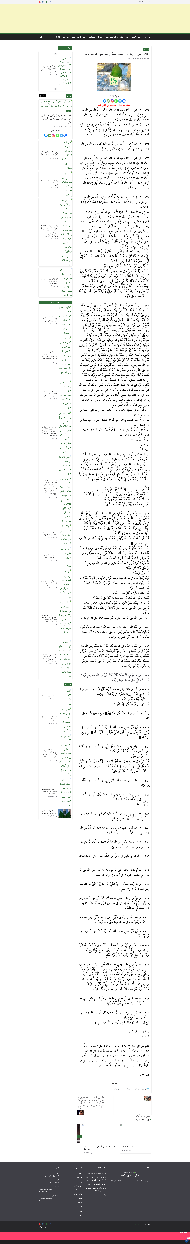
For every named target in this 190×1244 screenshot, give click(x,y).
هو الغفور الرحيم (122, 1146)
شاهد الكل (42, 96)
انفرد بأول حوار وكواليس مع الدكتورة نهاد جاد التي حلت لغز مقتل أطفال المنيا (56, 119)
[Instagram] (112, 101)
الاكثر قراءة (54, 302)
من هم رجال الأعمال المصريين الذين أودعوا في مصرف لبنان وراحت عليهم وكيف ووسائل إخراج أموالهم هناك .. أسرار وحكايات (50, 754)
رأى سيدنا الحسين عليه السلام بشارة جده (96, 1184)
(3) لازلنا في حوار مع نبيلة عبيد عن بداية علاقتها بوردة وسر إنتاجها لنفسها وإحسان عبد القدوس (49, 281)
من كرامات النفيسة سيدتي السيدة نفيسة (97, 1173)
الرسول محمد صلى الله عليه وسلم (130, 1088)
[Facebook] (124, 101)
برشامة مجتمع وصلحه (101, 1195)
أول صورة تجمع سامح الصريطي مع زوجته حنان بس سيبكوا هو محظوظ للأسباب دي (49, 583)
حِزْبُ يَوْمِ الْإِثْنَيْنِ (84, 1146)
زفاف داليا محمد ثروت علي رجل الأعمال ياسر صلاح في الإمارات (49, 534)
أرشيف (80, 1211)
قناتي (81, 1215)
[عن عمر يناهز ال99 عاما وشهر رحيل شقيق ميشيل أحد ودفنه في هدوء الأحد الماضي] (64, 67)
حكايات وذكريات (79, 37)
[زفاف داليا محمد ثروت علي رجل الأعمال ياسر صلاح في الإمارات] (64, 535)
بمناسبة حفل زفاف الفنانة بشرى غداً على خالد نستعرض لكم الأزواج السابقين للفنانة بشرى (49, 394)
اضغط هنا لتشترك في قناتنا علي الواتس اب (114, 105)
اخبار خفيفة (136, 37)
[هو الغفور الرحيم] (133, 1133)
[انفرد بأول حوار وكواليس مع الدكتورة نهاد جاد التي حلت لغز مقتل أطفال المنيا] (55, 104)
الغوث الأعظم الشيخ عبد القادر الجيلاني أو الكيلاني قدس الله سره (49, 812)
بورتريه (147, 37)
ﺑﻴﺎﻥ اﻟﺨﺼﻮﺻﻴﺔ (52, 1227)
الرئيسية (58, 1227)
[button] (55, 37)
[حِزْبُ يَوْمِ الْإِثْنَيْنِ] (95, 1133)
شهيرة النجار (137, 58)
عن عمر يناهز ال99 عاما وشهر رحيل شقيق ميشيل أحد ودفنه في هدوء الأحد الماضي (49, 65)
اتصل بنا (46, 1227)
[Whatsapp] (116, 101)
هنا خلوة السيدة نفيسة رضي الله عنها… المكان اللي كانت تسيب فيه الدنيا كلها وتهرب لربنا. (96, 1178)
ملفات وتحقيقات (95, 37)
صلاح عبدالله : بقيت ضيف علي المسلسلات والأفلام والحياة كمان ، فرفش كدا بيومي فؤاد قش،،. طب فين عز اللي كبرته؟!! (49, 618)
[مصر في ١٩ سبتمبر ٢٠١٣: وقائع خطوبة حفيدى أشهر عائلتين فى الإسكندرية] (64, 720)
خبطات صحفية (79, 1206)
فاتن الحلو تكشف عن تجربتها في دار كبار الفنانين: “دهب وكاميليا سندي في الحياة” (49, 154)
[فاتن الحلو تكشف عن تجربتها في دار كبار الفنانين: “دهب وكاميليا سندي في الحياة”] (66, 155)
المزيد (58, 37)
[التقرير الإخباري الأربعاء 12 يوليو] (64, 697)
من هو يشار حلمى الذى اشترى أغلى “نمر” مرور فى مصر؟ (50, 556)
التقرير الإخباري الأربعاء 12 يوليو (49, 696)
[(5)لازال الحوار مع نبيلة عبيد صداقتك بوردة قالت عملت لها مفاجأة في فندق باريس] (66, 184)
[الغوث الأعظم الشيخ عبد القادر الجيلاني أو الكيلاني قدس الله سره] (64, 813)
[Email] (108, 101)
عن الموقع (41, 1227)
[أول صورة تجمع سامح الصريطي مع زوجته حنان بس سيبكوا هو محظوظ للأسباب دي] (64, 584)
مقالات (66, 37)
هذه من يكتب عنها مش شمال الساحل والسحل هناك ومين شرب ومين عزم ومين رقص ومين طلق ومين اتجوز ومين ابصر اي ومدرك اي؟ (49, 356)
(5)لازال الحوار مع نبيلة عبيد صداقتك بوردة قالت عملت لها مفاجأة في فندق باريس (49, 183)
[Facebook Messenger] (104, 101)
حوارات (68, 111)
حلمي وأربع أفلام (143, 1116)
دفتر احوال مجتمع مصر (114, 37)
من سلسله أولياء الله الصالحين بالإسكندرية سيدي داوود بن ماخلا (96, 1189)
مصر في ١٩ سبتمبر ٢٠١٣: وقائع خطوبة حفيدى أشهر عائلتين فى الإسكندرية (49, 718)
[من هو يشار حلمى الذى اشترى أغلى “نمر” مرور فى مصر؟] (64, 557)
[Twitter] (120, 101)
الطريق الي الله (146, 49)
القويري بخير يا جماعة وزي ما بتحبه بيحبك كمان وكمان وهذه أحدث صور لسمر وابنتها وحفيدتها (49, 319)
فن (127, 37)
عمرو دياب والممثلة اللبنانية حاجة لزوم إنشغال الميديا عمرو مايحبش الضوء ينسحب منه (49, 791)
